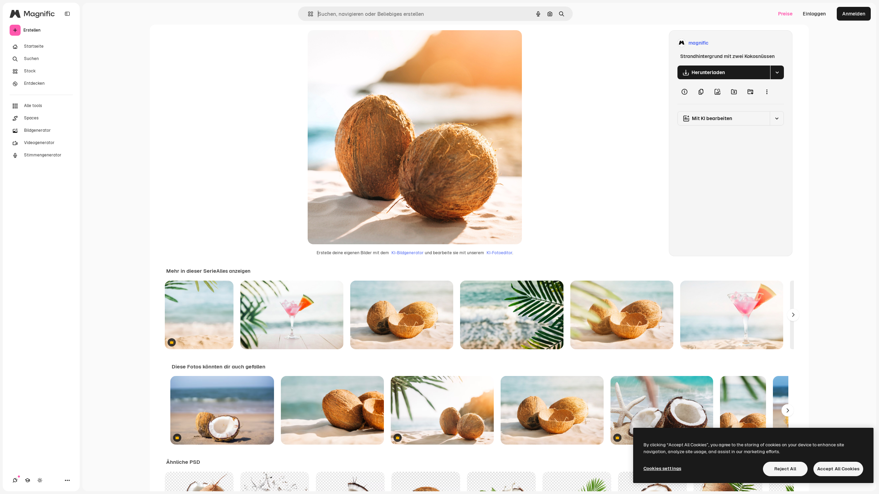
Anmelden (853, 14)
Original (351, 43)
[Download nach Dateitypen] (777, 72)
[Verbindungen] (15, 480)
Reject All (785, 469)
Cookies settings (662, 468)
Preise (785, 14)
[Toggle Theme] (39, 480)
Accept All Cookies (838, 469)
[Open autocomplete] (307, 13)
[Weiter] (793, 315)
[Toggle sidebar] (67, 13)
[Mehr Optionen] (767, 91)
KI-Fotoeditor (499, 253)
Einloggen (814, 14)
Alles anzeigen (233, 271)
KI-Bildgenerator (407, 253)
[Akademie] (27, 480)
